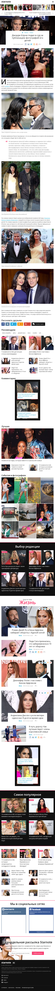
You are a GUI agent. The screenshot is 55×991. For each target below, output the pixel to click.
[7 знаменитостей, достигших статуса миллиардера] (13, 343)
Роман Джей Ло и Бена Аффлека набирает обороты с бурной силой (27, 631)
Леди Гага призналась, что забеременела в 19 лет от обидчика (40, 644)
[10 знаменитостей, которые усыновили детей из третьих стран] (33, 467)
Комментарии (40, 324)
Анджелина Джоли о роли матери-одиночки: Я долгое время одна (27, 716)
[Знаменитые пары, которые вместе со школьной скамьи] (27, 443)
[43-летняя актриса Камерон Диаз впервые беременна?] (46, 853)
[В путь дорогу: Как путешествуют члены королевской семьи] (33, 370)
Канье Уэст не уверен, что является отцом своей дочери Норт (12, 838)
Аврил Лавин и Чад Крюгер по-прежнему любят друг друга (18, 872)
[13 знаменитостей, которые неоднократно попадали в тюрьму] (9, 853)
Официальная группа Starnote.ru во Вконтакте (11, 912)
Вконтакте (5, 975)
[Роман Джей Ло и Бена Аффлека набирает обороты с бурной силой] (33, 361)
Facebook (5, 977)
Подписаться (37, 953)
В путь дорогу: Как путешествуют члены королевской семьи (46, 369)
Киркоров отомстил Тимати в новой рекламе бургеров (17, 467)
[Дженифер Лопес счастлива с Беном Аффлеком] (41, 343)
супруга (7, 86)
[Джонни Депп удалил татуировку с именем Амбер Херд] (33, 873)
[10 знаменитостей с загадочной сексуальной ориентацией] (41, 827)
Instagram (5, 982)
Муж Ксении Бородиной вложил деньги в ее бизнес (17, 892)
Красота (4, 552)
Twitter (5, 980)
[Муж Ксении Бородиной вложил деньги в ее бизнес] (5, 893)
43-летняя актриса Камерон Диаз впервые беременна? (45, 862)
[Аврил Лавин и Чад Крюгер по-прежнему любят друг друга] (5, 873)
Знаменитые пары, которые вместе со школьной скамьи (21, 460)
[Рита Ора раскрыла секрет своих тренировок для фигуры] (13, 557)
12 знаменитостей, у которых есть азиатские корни (45, 881)
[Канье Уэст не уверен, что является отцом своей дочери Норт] (13, 827)
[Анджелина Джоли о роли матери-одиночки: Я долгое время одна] (5, 361)
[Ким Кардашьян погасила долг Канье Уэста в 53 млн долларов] (33, 893)
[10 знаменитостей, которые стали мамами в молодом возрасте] (13, 805)
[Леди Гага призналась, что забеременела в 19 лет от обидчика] (5, 370)
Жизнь (4, 337)
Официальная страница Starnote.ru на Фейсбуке (40, 912)
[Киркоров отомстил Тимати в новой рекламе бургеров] (5, 467)
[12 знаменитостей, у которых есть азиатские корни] (33, 881)
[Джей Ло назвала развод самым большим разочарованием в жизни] (5, 881)
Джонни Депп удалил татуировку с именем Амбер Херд (46, 872)
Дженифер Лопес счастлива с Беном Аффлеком (27, 681)
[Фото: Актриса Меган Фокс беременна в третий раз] (41, 805)
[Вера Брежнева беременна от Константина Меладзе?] (27, 853)
